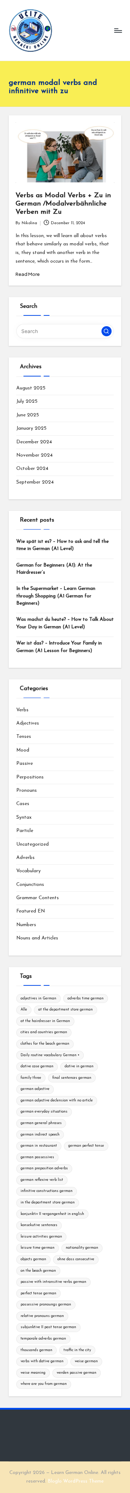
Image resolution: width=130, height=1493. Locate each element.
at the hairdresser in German (45, 1021)
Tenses (23, 736)
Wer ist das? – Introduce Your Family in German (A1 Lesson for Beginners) (59, 647)
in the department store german (48, 1203)
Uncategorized (32, 844)
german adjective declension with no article (57, 1101)
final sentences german (71, 1078)
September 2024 (35, 482)
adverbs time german (86, 998)
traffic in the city (77, 1350)
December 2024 (34, 442)
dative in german (79, 1066)
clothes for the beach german (45, 1044)
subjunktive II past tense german (48, 1327)
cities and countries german (44, 1032)
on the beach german (38, 1271)
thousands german (36, 1350)
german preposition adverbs (44, 1168)
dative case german (37, 1066)
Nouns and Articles (37, 938)
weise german (86, 1361)
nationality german (82, 1248)
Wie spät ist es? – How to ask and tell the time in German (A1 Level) (62, 545)
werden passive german (76, 1373)
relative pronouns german (42, 1316)
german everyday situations (44, 1112)
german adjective (35, 1089)
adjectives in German (38, 998)
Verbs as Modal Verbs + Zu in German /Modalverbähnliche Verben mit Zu (63, 204)
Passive (24, 763)
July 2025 (27, 401)
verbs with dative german (42, 1361)
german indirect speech (40, 1135)
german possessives (37, 1157)
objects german (33, 1259)
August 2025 (31, 388)
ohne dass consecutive (75, 1259)
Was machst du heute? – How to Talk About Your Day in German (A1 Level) (65, 623)
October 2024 (32, 468)
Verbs (22, 710)
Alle (24, 1010)
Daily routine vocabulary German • (50, 1055)
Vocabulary (28, 871)
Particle (24, 830)
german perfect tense (86, 1146)
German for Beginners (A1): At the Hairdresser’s (54, 569)
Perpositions (30, 777)
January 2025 (31, 428)
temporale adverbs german (43, 1339)
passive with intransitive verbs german (53, 1282)
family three (31, 1078)
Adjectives (27, 723)
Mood (22, 750)
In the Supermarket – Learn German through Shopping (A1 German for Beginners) (55, 596)
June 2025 (27, 415)
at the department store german (65, 1010)
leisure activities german (41, 1237)
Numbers (26, 925)
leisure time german (38, 1248)
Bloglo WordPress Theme (76, 1481)
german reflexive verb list (42, 1180)
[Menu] (117, 30)
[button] (106, 331)
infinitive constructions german (47, 1191)
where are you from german (44, 1384)
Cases (22, 803)
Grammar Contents (37, 898)
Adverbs (25, 857)
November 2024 (34, 455)
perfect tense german (38, 1293)
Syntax (23, 817)
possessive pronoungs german (46, 1305)
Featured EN (30, 911)
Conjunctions (30, 884)
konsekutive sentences (39, 1225)
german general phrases (41, 1123)
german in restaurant (39, 1146)
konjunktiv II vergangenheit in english (52, 1214)
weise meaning (33, 1373)
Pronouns (26, 790)
